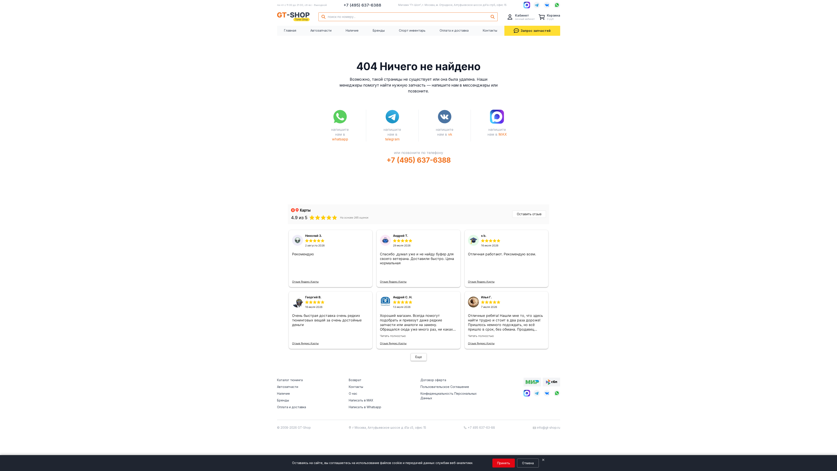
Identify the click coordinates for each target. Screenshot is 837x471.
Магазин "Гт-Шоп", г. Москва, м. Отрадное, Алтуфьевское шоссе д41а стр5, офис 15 (452, 5)
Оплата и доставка (454, 30)
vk (450, 134)
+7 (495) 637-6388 (362, 5)
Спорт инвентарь (412, 30)
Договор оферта (433, 380)
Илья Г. (486, 297)
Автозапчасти (321, 30)
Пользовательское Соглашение (444, 387)
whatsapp (340, 139)
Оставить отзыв (529, 214)
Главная (290, 30)
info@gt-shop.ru (548, 427)
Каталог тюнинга (290, 380)
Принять (503, 463)
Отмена (528, 463)
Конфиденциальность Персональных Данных (448, 396)
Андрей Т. (400, 235)
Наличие (352, 30)
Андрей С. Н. (402, 297)
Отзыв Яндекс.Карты (305, 281)
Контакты (490, 30)
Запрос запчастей (536, 30)
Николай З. (313, 235)
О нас (353, 393)
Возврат (355, 380)
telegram (392, 139)
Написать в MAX (361, 400)
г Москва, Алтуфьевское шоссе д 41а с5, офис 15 (389, 427)
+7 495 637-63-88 (481, 427)
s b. (483, 235)
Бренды (379, 30)
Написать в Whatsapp (365, 407)
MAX (502, 134)
